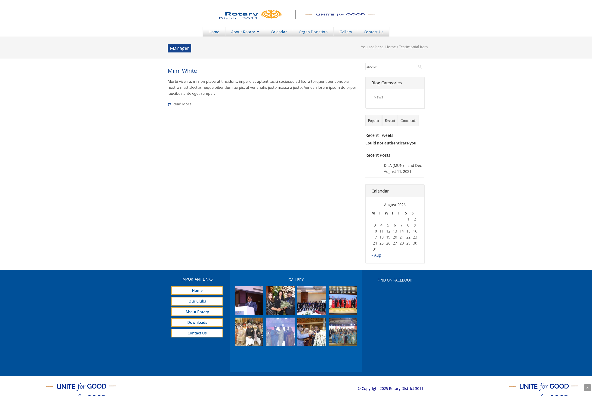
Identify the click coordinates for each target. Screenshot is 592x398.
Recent (390, 120)
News (378, 97)
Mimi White (182, 70)
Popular (373, 120)
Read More (182, 104)
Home (390, 46)
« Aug (376, 255)
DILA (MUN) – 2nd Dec (403, 165)
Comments (408, 120)
